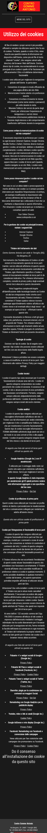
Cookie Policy (33, 674)
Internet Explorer (26, 232)
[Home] (23, 6)
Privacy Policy (22, 491)
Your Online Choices (26, 214)
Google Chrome (26, 235)
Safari (26, 241)
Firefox (26, 238)
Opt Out (33, 491)
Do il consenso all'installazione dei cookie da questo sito (23, 756)
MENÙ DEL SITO (23, 19)
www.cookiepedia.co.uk (26, 217)
